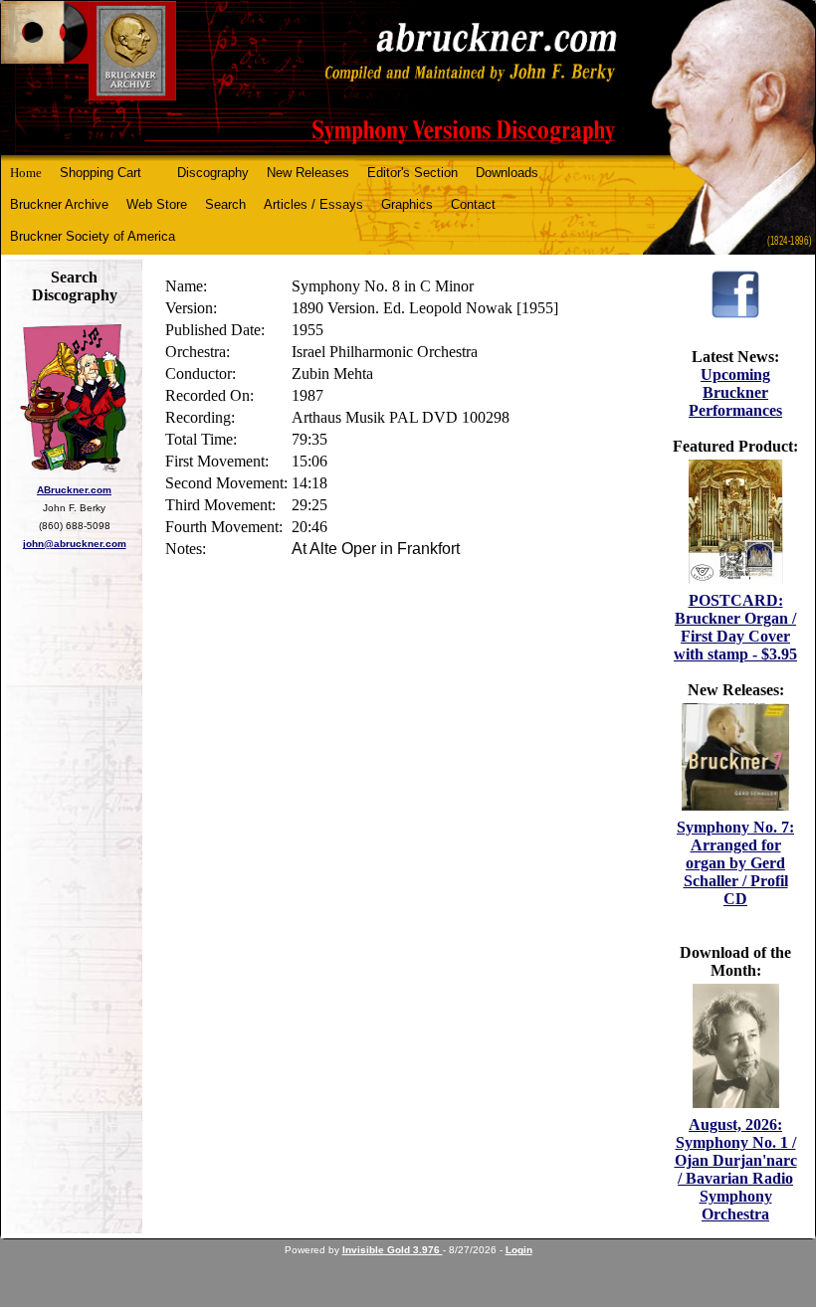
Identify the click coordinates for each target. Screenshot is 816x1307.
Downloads (507, 172)
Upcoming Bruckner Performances (735, 392)
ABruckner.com (74, 489)
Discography (213, 172)
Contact (473, 204)
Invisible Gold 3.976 (392, 1249)
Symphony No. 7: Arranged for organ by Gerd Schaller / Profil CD (735, 863)
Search (225, 204)
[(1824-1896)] (408, 78)
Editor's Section (412, 172)
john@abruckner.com (74, 543)
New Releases (308, 172)
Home (26, 172)
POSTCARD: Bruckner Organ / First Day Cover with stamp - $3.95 (735, 627)
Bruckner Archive (59, 204)
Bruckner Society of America (92, 236)
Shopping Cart (100, 172)
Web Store (156, 204)
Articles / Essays (313, 204)
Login (519, 1249)
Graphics (407, 204)
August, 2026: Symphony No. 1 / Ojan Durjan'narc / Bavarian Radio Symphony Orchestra (736, 1169)
